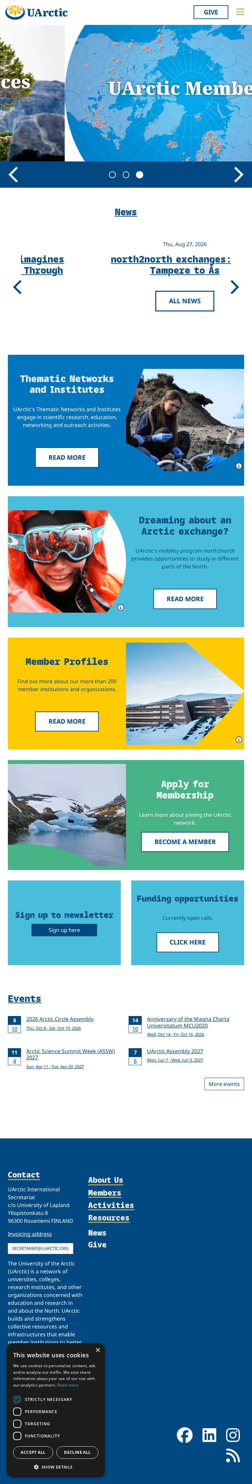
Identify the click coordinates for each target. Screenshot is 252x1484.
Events (24, 998)
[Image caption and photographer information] (238, 465)
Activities (111, 1205)
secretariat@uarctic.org (40, 1248)
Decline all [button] (77, 1452)
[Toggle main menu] (240, 11)
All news (124, 300)
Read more (67, 457)
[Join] (67, 815)
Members (104, 1193)
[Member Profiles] (185, 694)
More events (224, 1084)
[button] (55, 1467)
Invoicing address (30, 1234)
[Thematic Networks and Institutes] (185, 420)
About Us (105, 1180)
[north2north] (67, 561)
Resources (109, 1218)
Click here (188, 942)
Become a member (185, 841)
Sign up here (64, 930)
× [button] (97, 1350)
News (97, 1232)
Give (211, 12)
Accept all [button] (33, 1452)
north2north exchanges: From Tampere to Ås (124, 264)
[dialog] (56, 1410)
